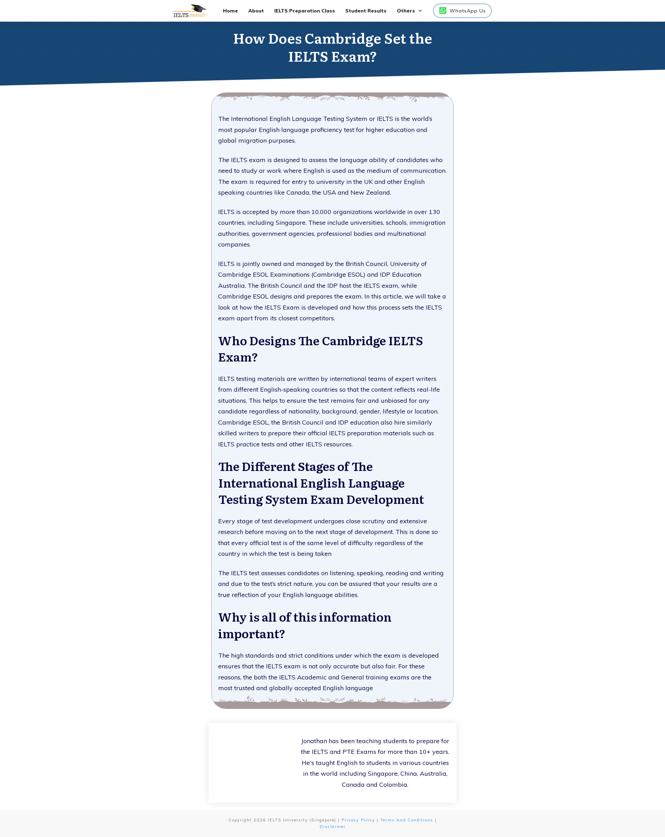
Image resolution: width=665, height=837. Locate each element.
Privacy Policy (358, 820)
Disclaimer (333, 826)
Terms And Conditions (406, 820)
